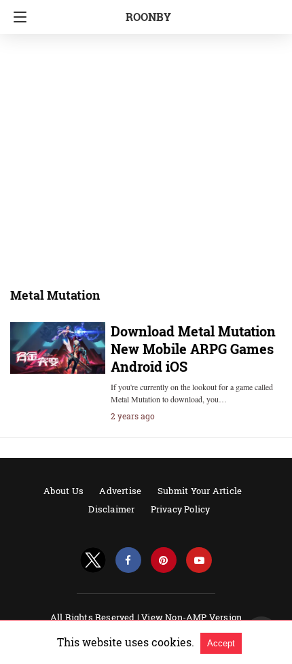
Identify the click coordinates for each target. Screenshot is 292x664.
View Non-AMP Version (191, 617)
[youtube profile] (199, 560)
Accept (221, 643)
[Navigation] (16, 17)
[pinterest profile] (164, 560)
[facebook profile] (128, 560)
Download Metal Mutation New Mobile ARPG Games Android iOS (193, 348)
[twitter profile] (93, 560)
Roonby (148, 17)
